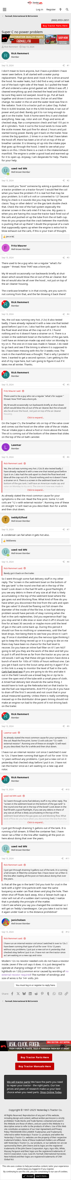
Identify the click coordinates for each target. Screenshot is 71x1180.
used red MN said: (12, 795)
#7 (68, 529)
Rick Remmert (11, 46)
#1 (68, 65)
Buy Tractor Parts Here (35, 1057)
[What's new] (60, 9)
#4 (68, 314)
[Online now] (8, 174)
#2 (68, 180)
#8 (68, 561)
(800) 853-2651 (60, 20)
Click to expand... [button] (35, 417)
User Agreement (43, 1129)
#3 (68, 257)
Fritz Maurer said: (12, 390)
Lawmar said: (10, 732)
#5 (68, 384)
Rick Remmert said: (13, 463)
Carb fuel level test (12, 671)
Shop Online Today (50, 1092)
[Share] (63, 66)
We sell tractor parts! (18, 1081)
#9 (68, 726)
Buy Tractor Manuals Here (34, 1066)
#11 (67, 858)
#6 (68, 457)
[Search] (67, 9)
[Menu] (4, 9)
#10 (67, 789)
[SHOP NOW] (55, 25)
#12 (67, 932)
